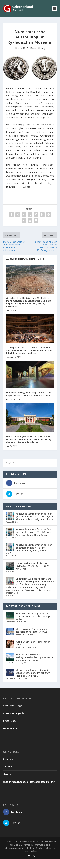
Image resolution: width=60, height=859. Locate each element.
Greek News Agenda (13, 713)
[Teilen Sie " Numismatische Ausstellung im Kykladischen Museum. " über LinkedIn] (42, 214)
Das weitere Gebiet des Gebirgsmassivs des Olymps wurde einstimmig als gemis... (34, 657)
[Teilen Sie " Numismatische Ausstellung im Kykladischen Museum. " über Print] (36, 221)
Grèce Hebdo (10, 720)
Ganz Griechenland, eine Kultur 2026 (33, 643)
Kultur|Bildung (37, 48)
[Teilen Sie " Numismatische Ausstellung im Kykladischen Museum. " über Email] (30, 221)
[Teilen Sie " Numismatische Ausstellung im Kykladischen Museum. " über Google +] (24, 214)
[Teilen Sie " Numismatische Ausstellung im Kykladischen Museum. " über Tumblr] (30, 214)
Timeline (7, 766)
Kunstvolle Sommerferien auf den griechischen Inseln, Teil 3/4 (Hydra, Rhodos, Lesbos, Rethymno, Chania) (35, 516)
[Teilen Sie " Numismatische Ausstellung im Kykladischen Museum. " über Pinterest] (36, 214)
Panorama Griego (12, 705)
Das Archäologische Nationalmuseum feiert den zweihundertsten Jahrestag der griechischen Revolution (29, 439)
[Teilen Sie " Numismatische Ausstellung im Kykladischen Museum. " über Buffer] (48, 214)
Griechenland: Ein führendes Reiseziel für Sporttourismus (31, 630)
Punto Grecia (10, 728)
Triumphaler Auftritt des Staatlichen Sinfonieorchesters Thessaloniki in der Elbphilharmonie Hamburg (29, 350)
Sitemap (7, 774)
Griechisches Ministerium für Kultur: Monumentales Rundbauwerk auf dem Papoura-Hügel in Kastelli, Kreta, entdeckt (28, 302)
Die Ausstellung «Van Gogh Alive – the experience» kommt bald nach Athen (29, 394)
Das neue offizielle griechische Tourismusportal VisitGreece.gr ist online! (35, 616)
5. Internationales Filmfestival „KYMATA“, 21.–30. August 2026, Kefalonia (33, 566)
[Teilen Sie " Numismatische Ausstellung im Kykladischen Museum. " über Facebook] (11, 214)
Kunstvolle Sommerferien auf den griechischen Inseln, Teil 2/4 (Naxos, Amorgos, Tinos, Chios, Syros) (35, 532)
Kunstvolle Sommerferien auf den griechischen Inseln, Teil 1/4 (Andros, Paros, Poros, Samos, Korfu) (29, 549)
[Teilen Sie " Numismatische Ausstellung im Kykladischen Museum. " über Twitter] (18, 214)
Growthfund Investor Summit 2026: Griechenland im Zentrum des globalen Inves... (33, 673)
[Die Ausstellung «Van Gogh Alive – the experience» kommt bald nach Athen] (30, 374)
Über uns (8, 759)
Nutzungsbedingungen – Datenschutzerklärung (29, 781)
